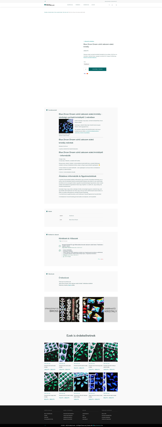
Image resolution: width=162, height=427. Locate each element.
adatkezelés (86, 413)
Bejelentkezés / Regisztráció (111, 1)
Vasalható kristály (68, 415)
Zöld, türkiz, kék (65, 12)
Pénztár (46, 417)
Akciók (93, 4)
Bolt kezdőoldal (48, 413)
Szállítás (104, 413)
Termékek (78, 4)
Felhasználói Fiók (48, 419)
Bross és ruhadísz (67, 419)
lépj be (70, 285)
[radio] (86, 64)
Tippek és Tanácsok (106, 419)
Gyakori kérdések (106, 417)
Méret (85, 61)
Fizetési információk (107, 415)
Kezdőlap (46, 12)
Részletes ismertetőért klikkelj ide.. (90, 57)
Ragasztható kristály (68, 413)
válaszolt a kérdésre (89, 41)
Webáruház (86, 4)
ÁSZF (84, 415)
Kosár (45, 415)
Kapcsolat (85, 419)
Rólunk (84, 417)
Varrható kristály (51, 12)
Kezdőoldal (70, 4)
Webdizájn (98, 425)
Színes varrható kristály (58, 12)
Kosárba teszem (98, 69)
